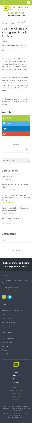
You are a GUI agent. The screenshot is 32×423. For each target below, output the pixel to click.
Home (4, 22)
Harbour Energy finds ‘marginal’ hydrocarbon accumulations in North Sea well (16, 197)
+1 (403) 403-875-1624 (16, 13)
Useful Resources (7, 342)
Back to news (16, 145)
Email (9, 118)
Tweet (9, 123)
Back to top (16, 251)
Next (27, 150)
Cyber (4, 314)
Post (8, 128)
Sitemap (16, 400)
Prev (4, 150)
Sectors (16, 379)
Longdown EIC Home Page (16, 8)
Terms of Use (16, 387)
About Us (16, 375)
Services (16, 382)
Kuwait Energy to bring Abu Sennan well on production (15, 209)
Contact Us (5, 2)
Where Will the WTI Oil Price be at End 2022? (15, 186)
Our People (5, 346)
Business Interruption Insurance (13, 310)
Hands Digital (19, 417)
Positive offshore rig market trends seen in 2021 (15, 219)
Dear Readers (7, 177)
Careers (4, 350)
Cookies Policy (16, 393)
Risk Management (8, 326)
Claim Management (8, 322)
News (9, 22)
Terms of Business (8, 338)
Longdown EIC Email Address (4, 297)
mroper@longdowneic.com (16, 15)
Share (9, 134)
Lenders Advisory (7, 318)
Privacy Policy (16, 396)
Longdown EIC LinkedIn (9, 297)
